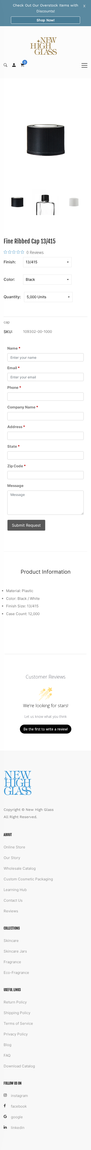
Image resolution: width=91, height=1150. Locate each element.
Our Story (12, 857)
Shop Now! (46, 20)
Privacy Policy (16, 1034)
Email (13, 368)
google (17, 1117)
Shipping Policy (17, 1012)
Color (9, 279)
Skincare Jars (15, 951)
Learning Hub (15, 889)
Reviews (11, 911)
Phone (14, 387)
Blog (7, 1044)
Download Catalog (19, 1066)
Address (16, 426)
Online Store (14, 847)
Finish (9, 261)
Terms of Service (18, 1023)
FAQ (7, 1055)
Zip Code (16, 466)
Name (13, 348)
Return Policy (15, 1002)
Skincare (11, 940)
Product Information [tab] (46, 572)
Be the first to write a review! (46, 729)
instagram (19, 1095)
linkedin (18, 1127)
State (13, 446)
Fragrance (12, 962)
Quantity (12, 296)
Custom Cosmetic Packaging (28, 879)
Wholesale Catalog (20, 868)
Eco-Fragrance (16, 972)
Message (15, 485)
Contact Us (13, 900)
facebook (19, 1106)
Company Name (22, 407)
